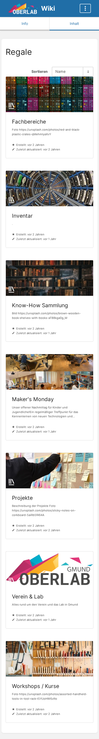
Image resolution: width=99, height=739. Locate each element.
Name (60, 71)
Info (25, 23)
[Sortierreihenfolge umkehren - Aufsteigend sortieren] (88, 71)
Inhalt (74, 23)
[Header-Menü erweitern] (85, 8)
